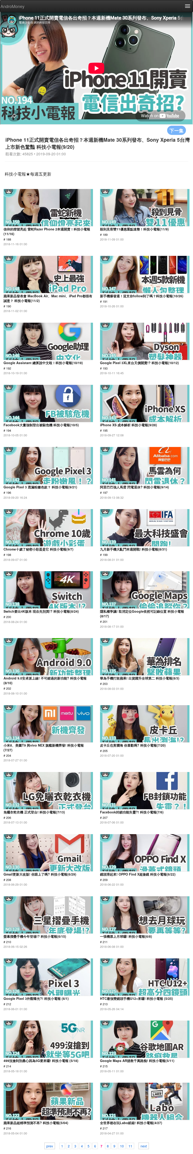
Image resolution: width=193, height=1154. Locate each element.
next (144, 1146)
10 (122, 1146)
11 (130, 1146)
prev (49, 1146)
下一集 (176, 130)
